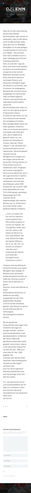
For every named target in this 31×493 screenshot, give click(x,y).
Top (27, 406)
